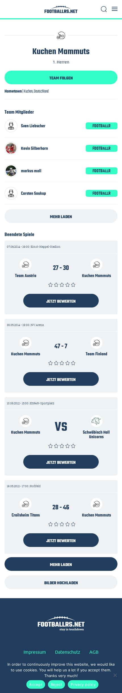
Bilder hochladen (61, 583)
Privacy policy (83, 684)
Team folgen (61, 78)
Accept (35, 684)
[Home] (61, 11)
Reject (56, 684)
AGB (93, 652)
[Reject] (115, 675)
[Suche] (103, 9)
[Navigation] (114, 9)
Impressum (35, 652)
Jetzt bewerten (61, 301)
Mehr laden (61, 216)
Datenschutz (67, 652)
